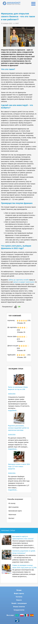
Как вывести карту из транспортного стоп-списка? (23, 537)
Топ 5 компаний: (15, 316)
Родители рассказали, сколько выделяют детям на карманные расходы (18, 428)
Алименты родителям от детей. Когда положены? (23, 552)
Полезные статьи (8, 530)
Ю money (12, 503)
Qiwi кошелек (14, 507)
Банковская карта (15, 511)
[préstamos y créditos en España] (32, 615)
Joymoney (11, 320)
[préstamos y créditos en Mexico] (27, 615)
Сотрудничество (19, 610)
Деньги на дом (12, 346)
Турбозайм (11, 355)
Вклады (19, 590)
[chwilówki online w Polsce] (22, 615)
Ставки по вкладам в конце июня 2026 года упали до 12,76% (24, 566)
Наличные (12, 514)
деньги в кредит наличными (23, 282)
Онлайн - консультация (19, 603)
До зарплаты (12, 327)
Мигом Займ (12, 336)
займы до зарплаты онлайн (18, 280)
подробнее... (12, 410)
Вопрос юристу (19, 593)
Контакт (11, 518)
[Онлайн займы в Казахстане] (17, 615)
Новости (19, 600)
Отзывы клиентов (19, 607)
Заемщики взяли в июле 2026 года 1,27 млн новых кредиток (19, 466)
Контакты (19, 597)
